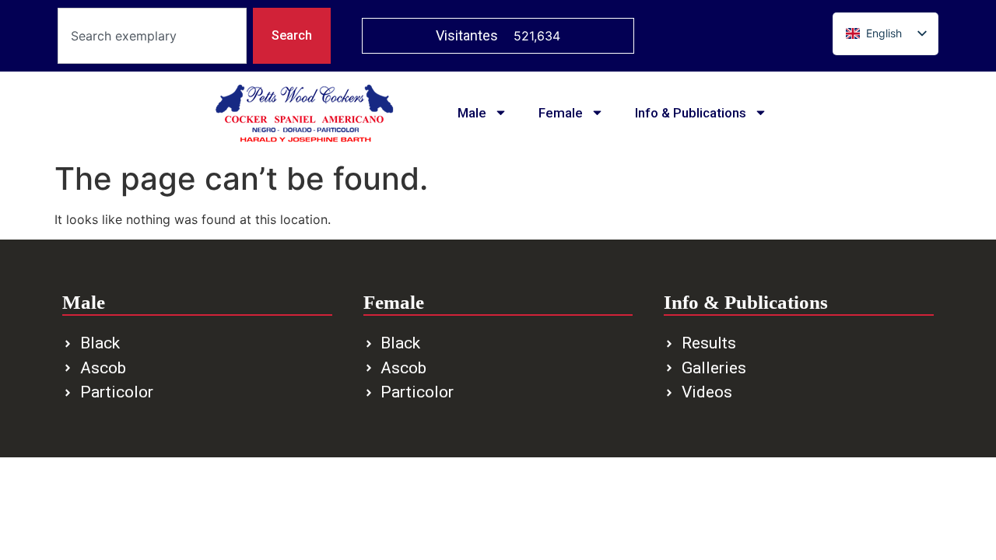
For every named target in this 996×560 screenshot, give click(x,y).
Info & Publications (690, 113)
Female (560, 113)
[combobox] (152, 36)
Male (472, 113)
